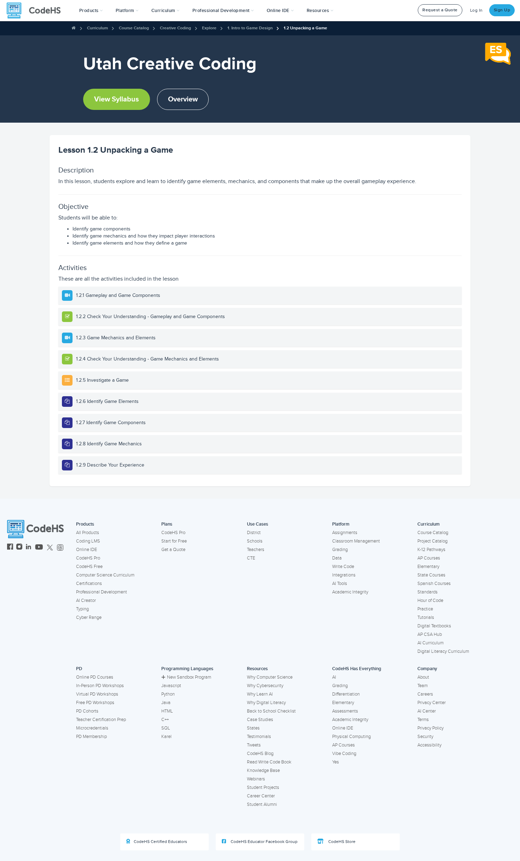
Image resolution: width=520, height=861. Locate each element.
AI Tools (339, 583)
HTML (167, 711)
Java (166, 702)
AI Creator (86, 600)
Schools (254, 541)
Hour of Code (430, 600)
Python (168, 694)
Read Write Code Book (269, 762)
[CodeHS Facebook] (10, 548)
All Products (87, 532)
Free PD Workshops (95, 702)
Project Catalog (432, 541)
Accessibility (429, 745)
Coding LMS (88, 541)
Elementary (428, 566)
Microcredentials (92, 728)
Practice (425, 609)
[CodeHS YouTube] (39, 548)
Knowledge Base (263, 770)
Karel (166, 736)
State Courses (431, 575)
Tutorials (425, 617)
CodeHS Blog (260, 753)
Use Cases (257, 524)
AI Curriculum (430, 643)
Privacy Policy (430, 728)
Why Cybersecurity (265, 686)
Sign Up (502, 10)
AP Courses (428, 558)
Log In (476, 10)
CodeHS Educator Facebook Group (263, 841)
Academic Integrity (350, 592)
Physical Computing (351, 736)
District (254, 532)
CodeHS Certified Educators (160, 841)
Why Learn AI (260, 694)
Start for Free (174, 541)
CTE (251, 558)
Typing (82, 609)
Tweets (254, 745)
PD (79, 668)
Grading (340, 549)
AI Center (426, 711)
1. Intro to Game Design (250, 28)
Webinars (256, 779)
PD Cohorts (87, 711)
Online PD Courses (94, 677)
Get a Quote (173, 549)
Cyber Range (89, 617)
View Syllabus (116, 99)
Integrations (344, 575)
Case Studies (260, 719)
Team (422, 686)
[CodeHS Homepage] (36, 10)
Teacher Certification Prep (101, 719)
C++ (165, 719)
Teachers (255, 549)
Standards (427, 592)
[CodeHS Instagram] (19, 548)
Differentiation (346, 694)
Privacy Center (431, 702)
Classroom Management (356, 541)
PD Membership (91, 736)
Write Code (343, 566)
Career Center (261, 796)
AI (334, 677)
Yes (335, 762)
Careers (425, 694)
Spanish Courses (434, 583)
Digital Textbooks (434, 626)
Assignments (344, 532)
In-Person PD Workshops (100, 686)
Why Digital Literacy (266, 702)
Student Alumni (262, 804)
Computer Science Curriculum (105, 575)
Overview (183, 99)
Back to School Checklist (271, 711)
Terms (423, 719)
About (423, 677)
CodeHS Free (89, 566)
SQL (165, 728)
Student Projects (263, 787)
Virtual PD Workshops (97, 694)
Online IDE (86, 549)
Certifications (89, 583)
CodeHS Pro (88, 558)
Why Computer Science (270, 677)
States (253, 728)
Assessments (345, 711)
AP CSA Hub (429, 634)
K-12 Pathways (431, 549)
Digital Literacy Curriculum (443, 651)
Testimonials (259, 736)
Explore (209, 28)
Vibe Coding (344, 753)
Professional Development (101, 592)
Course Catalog (134, 28)
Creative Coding (175, 28)
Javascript (171, 686)
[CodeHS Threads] (60, 548)
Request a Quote (440, 10)
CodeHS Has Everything (356, 668)
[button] (91, 10)
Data (337, 558)
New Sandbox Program (189, 677)
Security (425, 736)
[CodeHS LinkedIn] (28, 548)
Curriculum (97, 28)
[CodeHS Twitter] (49, 548)
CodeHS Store (341, 841)
